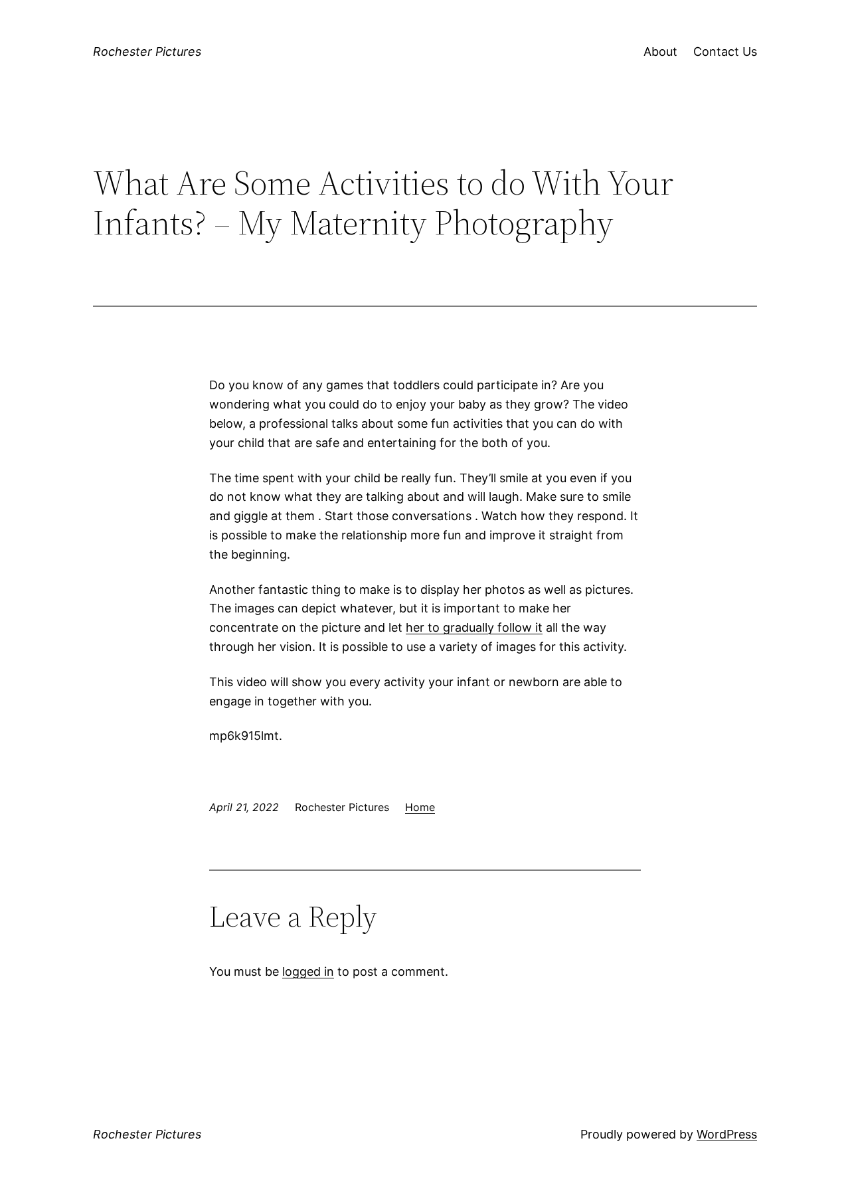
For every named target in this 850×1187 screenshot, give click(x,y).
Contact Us (725, 51)
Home (420, 807)
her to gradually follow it (474, 627)
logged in (308, 971)
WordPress (727, 1134)
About (660, 51)
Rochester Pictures (147, 51)
